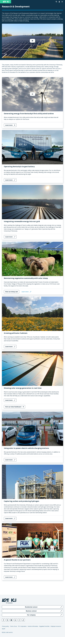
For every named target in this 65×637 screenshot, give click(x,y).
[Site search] (56, 1)
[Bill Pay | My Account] (59, 1)
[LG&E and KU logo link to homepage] (6, 1)
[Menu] (62, 1)
